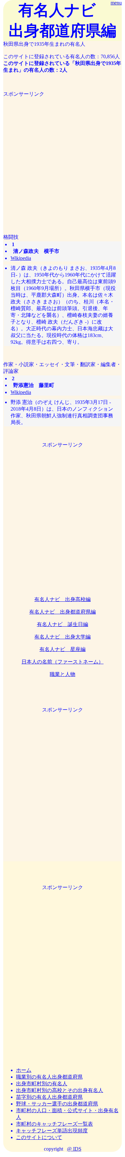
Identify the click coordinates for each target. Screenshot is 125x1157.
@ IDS (74, 1149)
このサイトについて (39, 1137)
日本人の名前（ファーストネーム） (62, 661)
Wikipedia (21, 258)
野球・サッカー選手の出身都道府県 (57, 1103)
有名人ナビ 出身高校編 (62, 599)
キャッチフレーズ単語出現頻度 (52, 1130)
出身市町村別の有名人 (41, 1083)
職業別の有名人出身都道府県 (49, 1077)
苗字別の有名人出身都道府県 (49, 1097)
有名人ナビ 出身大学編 (62, 636)
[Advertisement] (62, 160)
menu (116, 2)
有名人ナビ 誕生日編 (62, 624)
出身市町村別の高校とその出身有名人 (59, 1090)
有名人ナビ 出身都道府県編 (62, 612)
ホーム (23, 1070)
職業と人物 (62, 674)
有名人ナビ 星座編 (62, 649)
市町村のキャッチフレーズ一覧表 (54, 1124)
